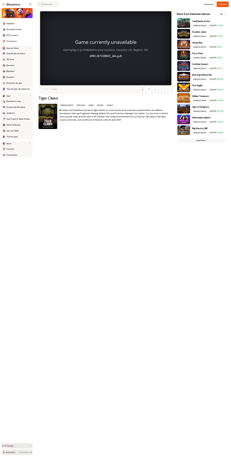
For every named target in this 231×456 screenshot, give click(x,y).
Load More (201, 140)
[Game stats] (149, 89)
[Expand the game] (161, 89)
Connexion (208, 4)
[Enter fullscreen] (168, 89)
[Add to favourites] (155, 89)
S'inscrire (223, 4)
